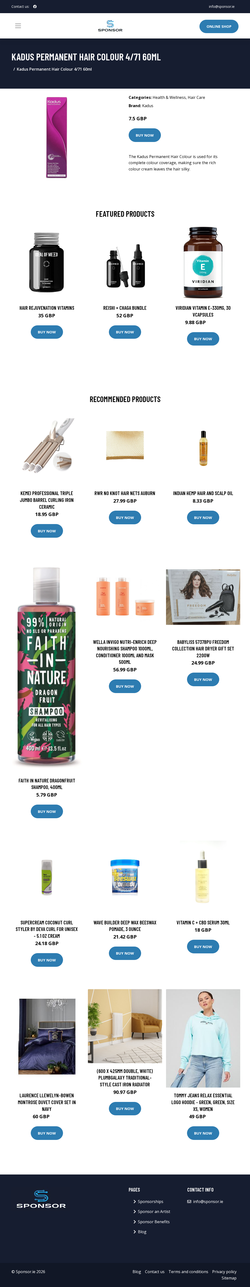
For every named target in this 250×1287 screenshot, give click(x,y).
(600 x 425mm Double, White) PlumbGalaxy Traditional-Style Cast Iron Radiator (125, 1077)
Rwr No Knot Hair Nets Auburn (124, 493)
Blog (142, 1231)
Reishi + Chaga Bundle (124, 308)
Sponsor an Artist (154, 1211)
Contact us (155, 1271)
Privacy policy (224, 1271)
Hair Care (196, 97)
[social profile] (35, 6)
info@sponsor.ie (222, 6)
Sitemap (229, 1278)
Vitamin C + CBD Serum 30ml (203, 922)
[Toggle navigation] (18, 25)
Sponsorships (150, 1201)
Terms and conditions (188, 1271)
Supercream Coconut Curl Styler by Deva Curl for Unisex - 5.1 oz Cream (47, 929)
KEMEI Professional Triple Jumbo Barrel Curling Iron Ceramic (47, 499)
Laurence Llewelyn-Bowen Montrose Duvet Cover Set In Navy (47, 1102)
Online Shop (219, 26)
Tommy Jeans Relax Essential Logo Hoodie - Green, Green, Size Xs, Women (203, 1102)
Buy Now (145, 135)
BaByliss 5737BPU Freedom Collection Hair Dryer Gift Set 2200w (203, 648)
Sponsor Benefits (154, 1221)
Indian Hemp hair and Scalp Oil (203, 493)
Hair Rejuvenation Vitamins (47, 308)
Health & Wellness (169, 97)
